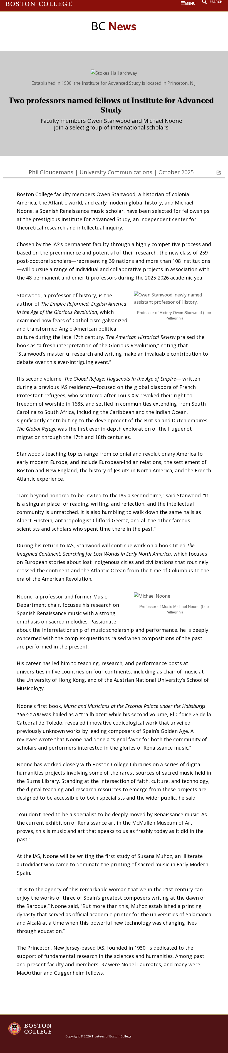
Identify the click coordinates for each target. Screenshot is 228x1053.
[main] (114, 532)
